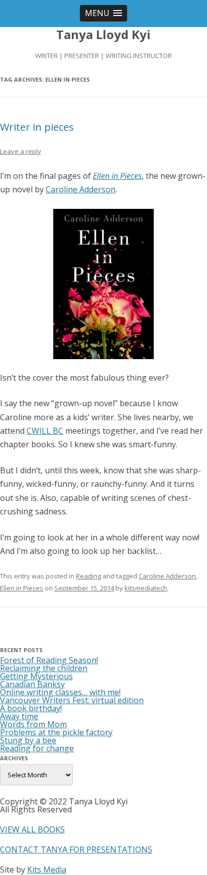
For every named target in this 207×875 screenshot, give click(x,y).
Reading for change (37, 748)
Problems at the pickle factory (56, 732)
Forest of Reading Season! (49, 660)
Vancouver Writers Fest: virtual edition (72, 700)
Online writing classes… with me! (60, 692)
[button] (103, 13)
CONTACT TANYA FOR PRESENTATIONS (76, 849)
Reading (88, 575)
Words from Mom (33, 724)
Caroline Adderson (81, 189)
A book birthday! (31, 708)
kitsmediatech (146, 588)
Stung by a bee (28, 740)
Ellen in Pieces (117, 175)
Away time (19, 716)
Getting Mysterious (36, 676)
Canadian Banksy (32, 684)
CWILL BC (45, 430)
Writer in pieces (37, 127)
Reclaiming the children (43, 668)
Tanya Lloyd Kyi (103, 35)
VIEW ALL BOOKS (32, 829)
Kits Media (46, 869)
